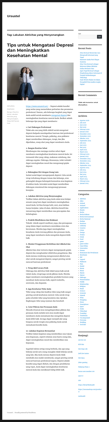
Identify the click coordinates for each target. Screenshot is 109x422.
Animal (82, 203)
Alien (81, 201)
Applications (84, 208)
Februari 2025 (84, 154)
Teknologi (83, 311)
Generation (84, 248)
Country (82, 228)
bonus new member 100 (86, 371)
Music (82, 271)
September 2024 (85, 165)
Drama (82, 235)
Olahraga (83, 277)
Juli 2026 (83, 123)
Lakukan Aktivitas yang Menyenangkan (12, 116)
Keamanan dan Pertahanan (89, 253)
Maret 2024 (84, 179)
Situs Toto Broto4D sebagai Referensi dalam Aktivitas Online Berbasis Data (89, 66)
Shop (81, 298)
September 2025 (85, 141)
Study (82, 309)
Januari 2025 (84, 156)
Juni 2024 (83, 172)
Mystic (82, 273)
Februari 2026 (85, 129)
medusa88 (81, 396)
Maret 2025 (84, 152)
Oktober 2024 (84, 163)
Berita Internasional (87, 217)
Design (82, 232)
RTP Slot (81, 344)
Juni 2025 (83, 145)
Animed (82, 205)
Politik (82, 282)
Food (81, 239)
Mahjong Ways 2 (84, 367)
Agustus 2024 (84, 168)
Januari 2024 (84, 183)
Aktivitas (83, 199)
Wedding (83, 322)
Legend (82, 259)
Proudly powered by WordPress (25, 413)
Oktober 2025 (84, 138)
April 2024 (83, 177)
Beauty (82, 210)
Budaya (82, 221)
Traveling (83, 313)
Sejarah (82, 295)
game (82, 241)
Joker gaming (82, 362)
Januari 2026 (84, 132)
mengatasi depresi (59, 115)
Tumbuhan (83, 316)
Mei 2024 (83, 174)
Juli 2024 (83, 170)
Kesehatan (10, 109)
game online (84, 244)
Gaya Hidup (84, 246)
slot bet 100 (82, 340)
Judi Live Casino (83, 353)
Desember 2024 (85, 159)
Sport (82, 307)
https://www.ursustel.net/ (37, 106)
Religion (83, 286)
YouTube (83, 325)
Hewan (82, 250)
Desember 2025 (85, 134)
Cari (79, 34)
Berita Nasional (85, 219)
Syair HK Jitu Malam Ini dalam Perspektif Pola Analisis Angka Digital (90, 82)
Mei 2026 (83, 127)
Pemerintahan (85, 280)
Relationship (84, 284)
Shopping (83, 300)
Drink (82, 237)
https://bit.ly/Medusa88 (86, 385)
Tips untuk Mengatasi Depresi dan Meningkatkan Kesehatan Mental (40, 50)
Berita (82, 212)
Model (82, 266)
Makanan (83, 262)
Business (83, 223)
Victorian (83, 320)
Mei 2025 (83, 147)
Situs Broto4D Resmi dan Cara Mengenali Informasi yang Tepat (90, 55)
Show (82, 302)
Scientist (83, 293)
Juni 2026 (83, 125)
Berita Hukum (84, 214)
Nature (82, 275)
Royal (82, 289)
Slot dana (81, 358)
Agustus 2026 (84, 120)
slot (79, 380)
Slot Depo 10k (82, 349)
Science (82, 291)
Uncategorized (85, 318)
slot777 (80, 376)
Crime (82, 230)
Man (81, 264)
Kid (81, 257)
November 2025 (85, 136)
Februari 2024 (84, 181)
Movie (82, 268)
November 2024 (85, 161)
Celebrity (83, 226)
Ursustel (13, 16)
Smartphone (84, 304)
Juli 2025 (83, 143)
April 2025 (83, 150)
